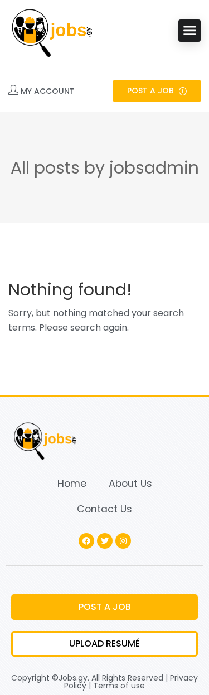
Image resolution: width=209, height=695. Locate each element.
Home (71, 483)
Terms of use (119, 685)
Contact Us (104, 509)
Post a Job (151, 90)
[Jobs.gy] (50, 30)
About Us (130, 483)
